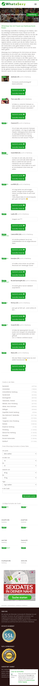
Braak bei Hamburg (19, 427)
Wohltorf (19, 441)
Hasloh (19, 418)
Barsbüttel (19, 386)
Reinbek (19, 424)
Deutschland (11, 605)
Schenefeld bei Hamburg (19, 392)
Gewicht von (6, 469)
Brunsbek (19, 435)
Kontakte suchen (30, 496)
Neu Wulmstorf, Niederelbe (19, 415)
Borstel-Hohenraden (19, 438)
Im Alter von (6, 457)
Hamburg (28, 77)
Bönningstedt (19, 398)
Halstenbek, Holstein (19, 401)
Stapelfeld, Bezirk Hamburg (19, 412)
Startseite (4, 605)
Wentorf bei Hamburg (19, 432)
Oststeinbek (19, 389)
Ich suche (5, 451)
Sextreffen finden (17, 93)
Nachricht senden (17, 90)
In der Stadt (5, 488)
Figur (3, 481)
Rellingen (19, 409)
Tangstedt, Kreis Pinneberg (19, 421)
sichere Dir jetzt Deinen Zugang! (26, 681)
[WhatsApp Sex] (13, 4)
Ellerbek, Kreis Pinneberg (19, 403)
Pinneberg (19, 430)
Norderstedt (19, 395)
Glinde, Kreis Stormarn (19, 406)
